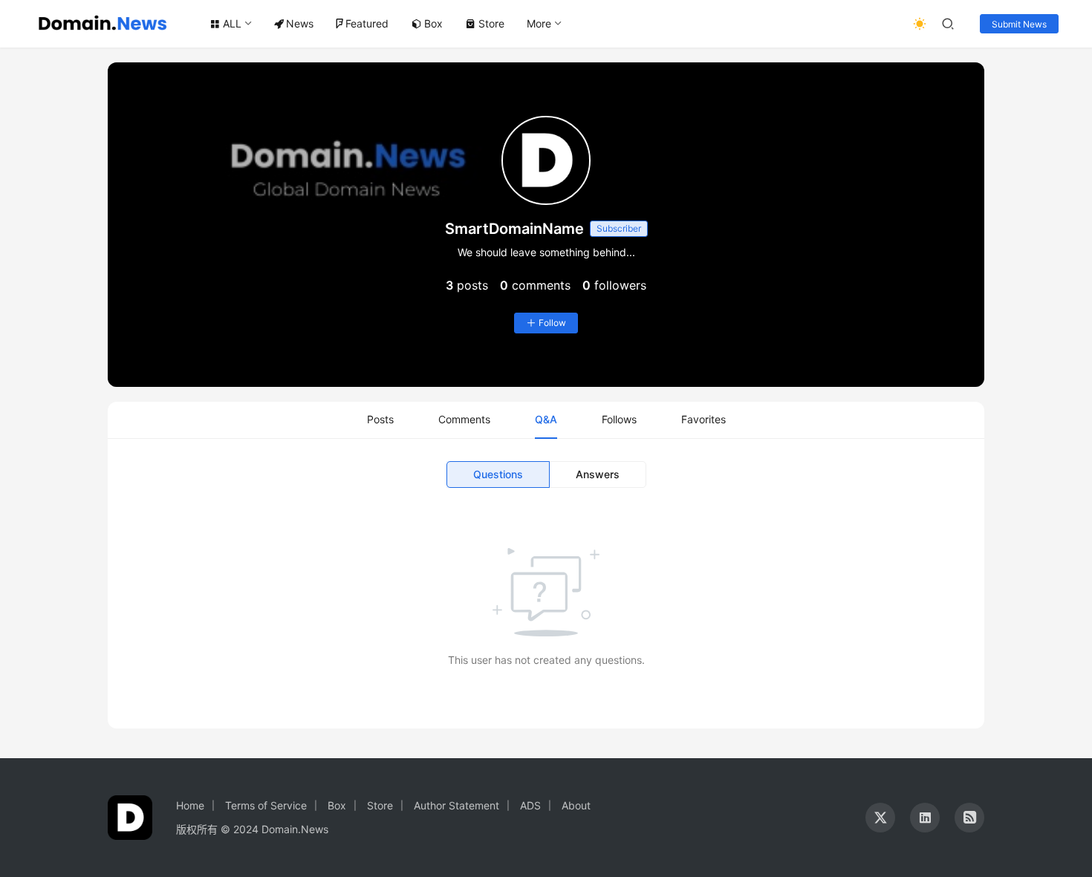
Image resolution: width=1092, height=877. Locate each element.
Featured (367, 23)
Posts (380, 419)
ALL (232, 23)
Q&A (546, 419)
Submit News (1019, 24)
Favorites (703, 419)
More (539, 23)
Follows (619, 419)
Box (433, 23)
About (576, 805)
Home (190, 805)
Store (491, 23)
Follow (552, 322)
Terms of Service (266, 805)
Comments (464, 419)
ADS (530, 805)
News (299, 23)
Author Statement (456, 805)
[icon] (880, 817)
